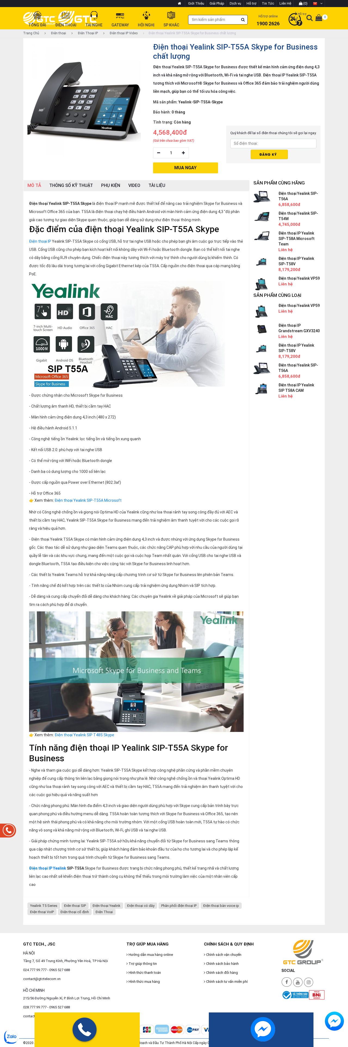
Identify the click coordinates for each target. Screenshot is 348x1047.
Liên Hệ (285, 3)
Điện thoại (58, 33)
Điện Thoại (104, 912)
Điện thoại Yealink (106, 906)
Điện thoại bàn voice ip (221, 906)
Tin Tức (268, 3)
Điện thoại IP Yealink (47, 868)
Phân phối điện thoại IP (179, 906)
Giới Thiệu (196, 3)
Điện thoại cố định (75, 912)
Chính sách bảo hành (222, 964)
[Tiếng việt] (317, 3)
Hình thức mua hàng (144, 982)
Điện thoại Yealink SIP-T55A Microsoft (88, 500)
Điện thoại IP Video (123, 33)
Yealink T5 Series (43, 906)
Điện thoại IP (40, 241)
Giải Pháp (217, 3)
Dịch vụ (235, 3)
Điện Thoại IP (87, 33)
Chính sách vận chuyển (223, 955)
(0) (304, 3)
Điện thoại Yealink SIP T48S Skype (84, 735)
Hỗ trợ (251, 3)
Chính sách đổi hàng (221, 973)
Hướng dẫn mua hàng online (150, 955)
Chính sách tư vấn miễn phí (226, 982)
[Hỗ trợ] (295, 19)
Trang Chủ (31, 33)
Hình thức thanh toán (144, 973)
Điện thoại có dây (140, 906)
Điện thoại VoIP (42, 912)
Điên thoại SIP (75, 906)
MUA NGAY (185, 167)
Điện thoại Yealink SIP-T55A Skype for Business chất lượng (192, 33)
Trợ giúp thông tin (142, 964)
